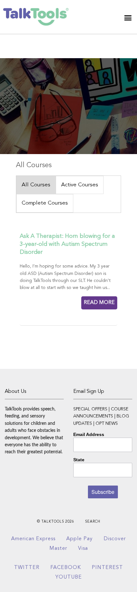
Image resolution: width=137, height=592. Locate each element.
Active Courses (79, 185)
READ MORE (99, 302)
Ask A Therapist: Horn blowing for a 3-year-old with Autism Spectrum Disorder (67, 244)
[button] (128, 18)
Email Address (88, 434)
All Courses (36, 185)
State (78, 459)
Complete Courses (45, 203)
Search (92, 522)
